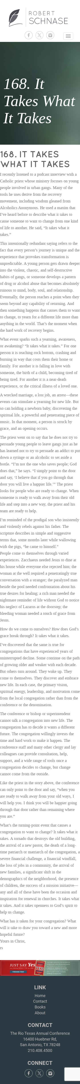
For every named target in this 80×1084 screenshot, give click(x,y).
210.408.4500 (40, 1050)
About (40, 1012)
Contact (40, 1001)
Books (40, 1007)
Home (40, 995)
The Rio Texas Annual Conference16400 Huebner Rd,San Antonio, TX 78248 (40, 1039)
